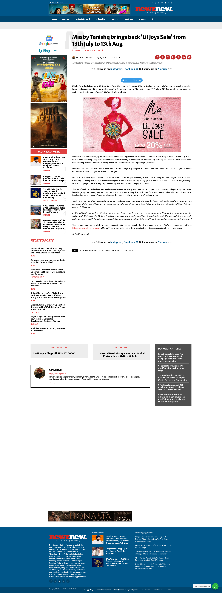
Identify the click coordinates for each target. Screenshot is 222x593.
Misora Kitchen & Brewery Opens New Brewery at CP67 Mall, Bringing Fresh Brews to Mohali (48, 307)
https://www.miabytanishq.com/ (86, 228)
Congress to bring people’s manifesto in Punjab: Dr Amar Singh (53, 178)
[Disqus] (90, 421)
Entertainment (51, 200)
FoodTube (35, 312)
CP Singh (88, 57)
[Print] (184, 57)
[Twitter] (168, 3)
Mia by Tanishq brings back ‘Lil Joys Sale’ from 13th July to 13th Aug (106, 250)
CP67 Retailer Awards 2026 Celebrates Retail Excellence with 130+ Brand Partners (54, 209)
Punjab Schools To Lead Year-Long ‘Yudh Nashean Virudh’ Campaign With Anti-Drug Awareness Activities (54, 162)
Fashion (78, 50)
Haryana (34, 324)
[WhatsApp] (172, 3)
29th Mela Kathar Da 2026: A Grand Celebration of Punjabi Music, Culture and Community (54, 193)
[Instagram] (155, 3)
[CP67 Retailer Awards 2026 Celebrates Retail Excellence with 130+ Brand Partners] (36, 210)
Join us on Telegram (133, 80)
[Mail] (162, 3)
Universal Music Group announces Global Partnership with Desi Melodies (121, 354)
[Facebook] (152, 3)
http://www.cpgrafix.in (57, 374)
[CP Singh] (74, 57)
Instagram (116, 69)
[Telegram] (189, 57)
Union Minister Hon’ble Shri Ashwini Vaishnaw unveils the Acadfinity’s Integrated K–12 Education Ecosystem (54, 224)
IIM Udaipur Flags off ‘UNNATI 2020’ (54, 353)
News (46, 170)
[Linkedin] (159, 3)
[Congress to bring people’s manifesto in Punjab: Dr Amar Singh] (36, 180)
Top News (96, 50)
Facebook (129, 69)
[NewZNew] (154, 10)
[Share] (165, 3)
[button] (152, 19)
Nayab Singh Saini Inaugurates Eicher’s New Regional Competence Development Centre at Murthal (48, 318)
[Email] (178, 57)
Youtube (163, 69)
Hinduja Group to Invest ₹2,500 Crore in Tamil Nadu (48, 329)
